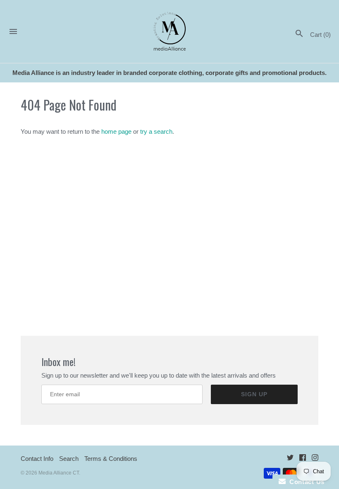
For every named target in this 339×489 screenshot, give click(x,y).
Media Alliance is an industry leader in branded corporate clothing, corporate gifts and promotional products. (169, 72)
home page (116, 131)
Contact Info (37, 458)
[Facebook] (302, 459)
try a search (156, 131)
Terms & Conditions (110, 458)
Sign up (254, 394)
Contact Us (305, 481)
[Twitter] (290, 459)
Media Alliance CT (58, 473)
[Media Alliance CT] (170, 32)
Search (69, 458)
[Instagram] (315, 459)
